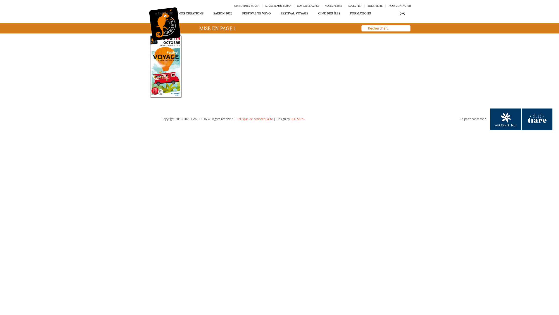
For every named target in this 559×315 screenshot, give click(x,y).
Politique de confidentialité (255, 119)
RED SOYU (298, 119)
